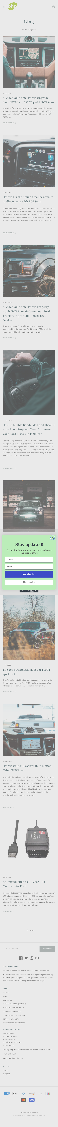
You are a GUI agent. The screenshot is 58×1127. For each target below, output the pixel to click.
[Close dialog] (53, 538)
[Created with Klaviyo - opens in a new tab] (29, 591)
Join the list (29, 574)
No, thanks (29, 582)
